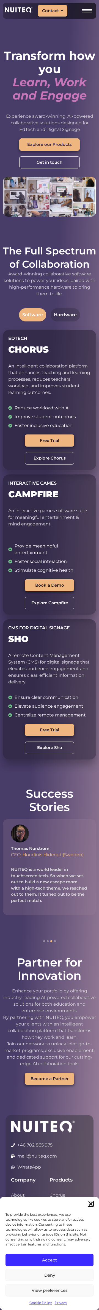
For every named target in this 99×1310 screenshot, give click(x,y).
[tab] (32, 314)
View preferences (50, 1290)
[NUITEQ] (43, 1127)
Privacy (61, 1303)
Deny (49, 1275)
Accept (49, 1260)
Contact (50, 10)
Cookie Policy (40, 1303)
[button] (91, 1204)
